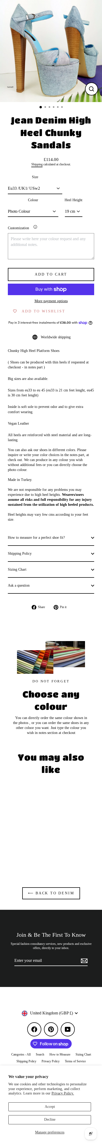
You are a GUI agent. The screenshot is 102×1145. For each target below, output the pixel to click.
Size (35, 177)
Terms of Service (75, 1061)
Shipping (37, 164)
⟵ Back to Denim (51, 893)
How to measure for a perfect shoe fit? (36, 538)
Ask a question (19, 585)
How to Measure (59, 1054)
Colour (33, 200)
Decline (49, 1119)
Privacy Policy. (63, 1093)
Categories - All (21, 1054)
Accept (50, 1107)
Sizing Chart (17, 569)
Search (40, 1054)
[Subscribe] (83, 961)
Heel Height (73, 200)
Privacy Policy (51, 1061)
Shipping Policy (20, 553)
